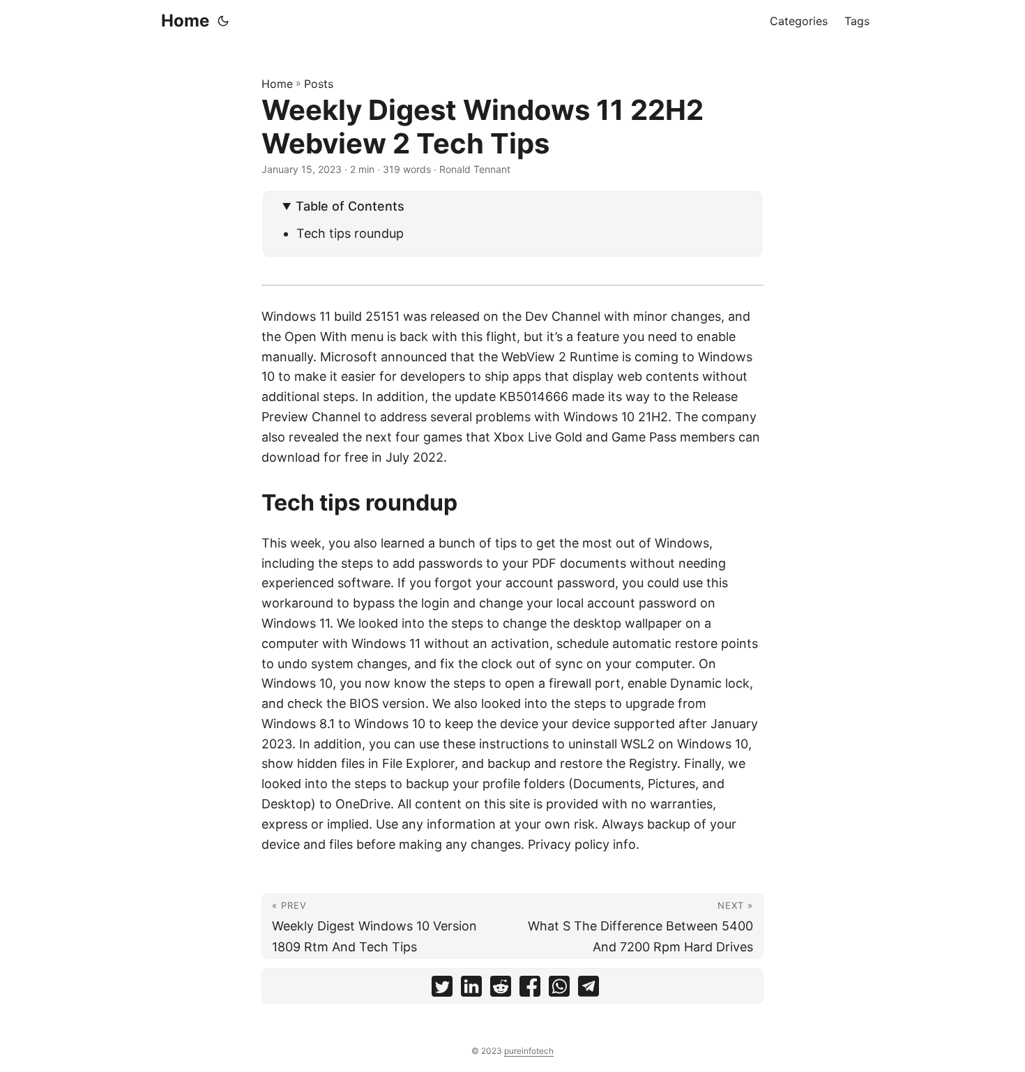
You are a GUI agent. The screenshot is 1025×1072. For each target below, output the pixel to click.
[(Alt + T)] (223, 21)
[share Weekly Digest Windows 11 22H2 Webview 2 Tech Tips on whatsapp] (559, 989)
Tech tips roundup (350, 233)
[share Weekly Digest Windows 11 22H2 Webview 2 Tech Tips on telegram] (588, 989)
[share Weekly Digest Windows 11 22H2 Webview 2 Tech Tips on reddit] (500, 989)
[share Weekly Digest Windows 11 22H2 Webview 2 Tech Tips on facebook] (529, 989)
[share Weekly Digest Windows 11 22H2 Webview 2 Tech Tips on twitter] (442, 989)
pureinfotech (529, 1050)
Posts (318, 84)
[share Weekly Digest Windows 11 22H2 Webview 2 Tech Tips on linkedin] (471, 989)
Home (185, 20)
